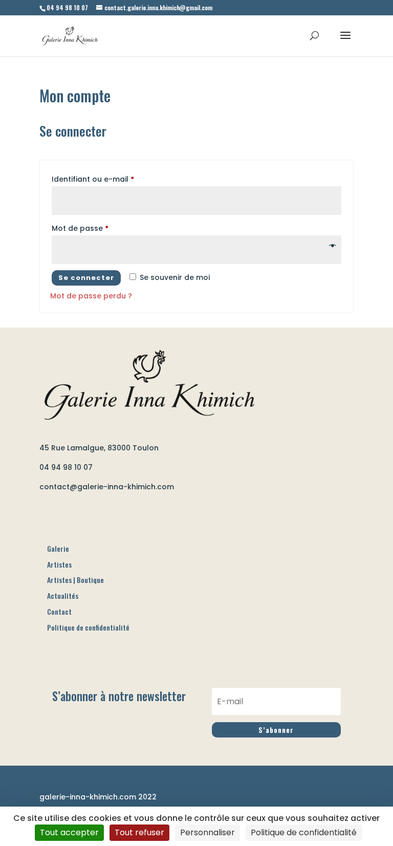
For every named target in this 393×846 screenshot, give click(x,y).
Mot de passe (80, 228)
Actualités (62, 595)
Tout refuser (139, 832)
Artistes (59, 564)
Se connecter (86, 278)
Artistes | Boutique (75, 579)
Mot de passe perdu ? (91, 296)
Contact (59, 611)
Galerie (58, 548)
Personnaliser (207, 832)
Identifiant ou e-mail (93, 179)
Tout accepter (69, 832)
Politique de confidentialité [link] (304, 832)
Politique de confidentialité (88, 627)
